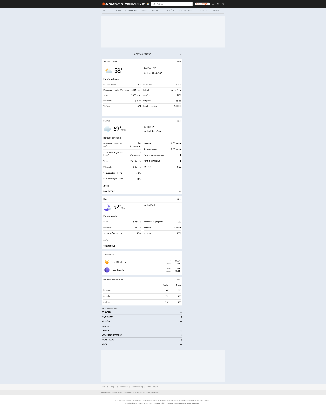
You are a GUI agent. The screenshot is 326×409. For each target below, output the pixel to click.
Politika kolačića (160, 403)
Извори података (192, 403)
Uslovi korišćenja (131, 403)
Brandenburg (137, 387)
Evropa (113, 387)
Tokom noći (109, 246)
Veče (105, 241)
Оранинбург (152, 387)
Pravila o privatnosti (146, 403)
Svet (103, 387)
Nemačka (124, 387)
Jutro (106, 186)
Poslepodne (108, 191)
